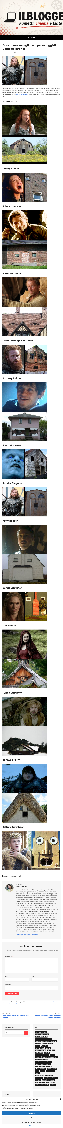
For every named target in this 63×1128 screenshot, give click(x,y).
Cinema (49, 1039)
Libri (46, 1059)
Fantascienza (40, 1048)
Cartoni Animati (40, 1039)
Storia (44, 1080)
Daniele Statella (47, 1043)
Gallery (5, 876)
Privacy (35, 1126)
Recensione (39, 1078)
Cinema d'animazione (42, 1041)
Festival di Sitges (41, 1050)
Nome (7, 976)
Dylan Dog (44, 1046)
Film (53, 1050)
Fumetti (46, 1053)
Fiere (49, 1050)
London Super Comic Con (43, 1062)
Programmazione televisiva (44, 1075)
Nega (31, 1118)
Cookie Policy (29, 1126)
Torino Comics (40, 1082)
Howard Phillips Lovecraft (49, 1057)
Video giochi (44, 1085)
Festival (48, 1048)
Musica (42, 1071)
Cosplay (38, 1043)
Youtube (52, 1085)
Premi (37, 1073)
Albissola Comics (41, 1032)
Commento (9, 956)
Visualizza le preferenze (31, 1122)
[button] (60, 1099)
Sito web (8, 985)
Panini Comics (50, 1071)
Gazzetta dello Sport (42, 1055)
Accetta (31, 1113)
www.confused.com (22, 94)
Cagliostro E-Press (41, 1037)
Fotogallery (39, 1053)
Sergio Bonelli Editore (51, 1078)
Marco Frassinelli (6, 52)
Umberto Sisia (50, 1082)
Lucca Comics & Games (43, 1064)
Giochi (52, 1055)
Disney (38, 1046)
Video (37, 1085)
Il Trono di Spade (15, 876)
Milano (55, 1069)
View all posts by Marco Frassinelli (27, 935)
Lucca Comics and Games (44, 1066)
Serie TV (38, 1080)
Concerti (53, 1041)
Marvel (49, 1069)
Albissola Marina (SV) (42, 1034)
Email (33, 976)
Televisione (51, 1080)
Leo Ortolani (39, 1059)
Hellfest (38, 1057)
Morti (37, 1071)
